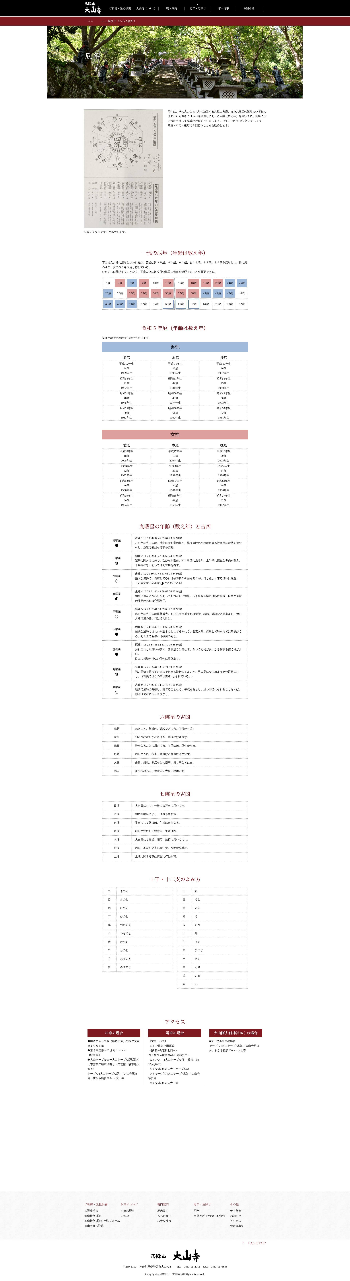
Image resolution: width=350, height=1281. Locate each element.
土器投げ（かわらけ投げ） (210, 1215)
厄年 (196, 1210)
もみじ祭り (164, 1215)
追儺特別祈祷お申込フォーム (102, 1220)
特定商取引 (237, 1225)
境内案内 (162, 1210)
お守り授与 (164, 1220)
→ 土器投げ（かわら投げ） (119, 21)
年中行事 (235, 1210)
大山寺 (93, 8)
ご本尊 (125, 1215)
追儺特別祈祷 (92, 1215)
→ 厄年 (89, 21)
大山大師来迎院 (94, 1225)
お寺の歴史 (128, 1210)
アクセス (235, 1220)
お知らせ (235, 1215)
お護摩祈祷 (91, 1210)
